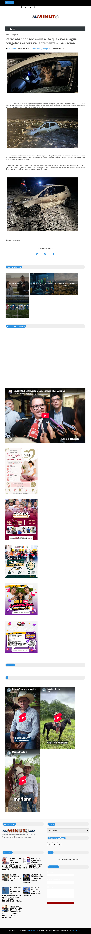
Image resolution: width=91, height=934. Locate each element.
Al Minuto (12, 49)
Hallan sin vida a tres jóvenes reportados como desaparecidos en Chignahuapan (33, 863)
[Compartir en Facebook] (53, 253)
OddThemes (76, 931)
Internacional (36, 49)
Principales (14, 35)
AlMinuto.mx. (32, 931)
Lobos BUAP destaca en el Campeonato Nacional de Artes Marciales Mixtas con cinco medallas (12, 911)
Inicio (7, 35)
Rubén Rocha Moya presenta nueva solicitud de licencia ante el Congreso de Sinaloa (11, 864)
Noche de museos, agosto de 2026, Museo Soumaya (32, 891)
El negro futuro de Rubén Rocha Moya (15, 877)
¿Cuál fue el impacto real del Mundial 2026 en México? (33, 878)
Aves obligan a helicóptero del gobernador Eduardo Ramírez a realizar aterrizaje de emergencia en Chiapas (12, 894)
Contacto (76, 859)
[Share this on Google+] (45, 253)
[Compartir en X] (37, 253)
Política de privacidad (64, 859)
